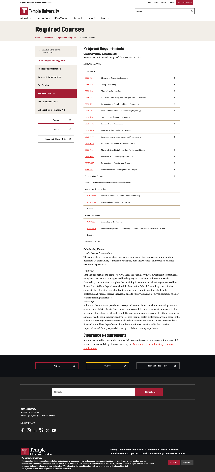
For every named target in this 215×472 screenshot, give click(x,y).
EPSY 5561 (89, 169)
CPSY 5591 (89, 111)
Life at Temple (60, 18)
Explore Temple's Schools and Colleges (36, 2)
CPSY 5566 (91, 196)
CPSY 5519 (89, 84)
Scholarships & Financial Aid (51, 110)
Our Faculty (43, 85)
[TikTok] (41, 430)
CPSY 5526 (89, 91)
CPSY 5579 (89, 104)
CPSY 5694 (89, 124)
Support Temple (185, 2)
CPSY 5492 (89, 78)
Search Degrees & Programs (51, 51)
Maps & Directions (147, 449)
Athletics (92, 18)
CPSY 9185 (89, 150)
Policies (175, 449)
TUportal (172, 2)
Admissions (25, 18)
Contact (164, 449)
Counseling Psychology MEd (51, 60)
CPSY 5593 (89, 117)
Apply (156, 2)
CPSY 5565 (91, 228)
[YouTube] (54, 430)
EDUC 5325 (89, 163)
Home (37, 37)
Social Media (119, 453)
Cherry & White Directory (123, 449)
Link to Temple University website (36, 453)
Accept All (174, 462)
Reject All (187, 462)
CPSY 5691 (91, 202)
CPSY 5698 (89, 130)
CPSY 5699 (89, 137)
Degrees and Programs (66, 37)
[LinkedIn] (35, 430)
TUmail (143, 453)
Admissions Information (49, 69)
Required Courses (46, 93)
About (103, 18)
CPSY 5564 (89, 98)
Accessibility (157, 453)
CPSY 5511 (91, 222)
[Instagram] (29, 430)
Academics (42, 18)
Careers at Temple (175, 453)
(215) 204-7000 (27, 423)
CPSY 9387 (89, 156)
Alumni (163, 2)
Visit (149, 2)
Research (78, 18)
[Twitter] (47, 430)
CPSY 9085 (89, 143)
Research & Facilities (48, 101)
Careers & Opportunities (49, 77)
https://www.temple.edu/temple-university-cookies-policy (46, 468)
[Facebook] (22, 430)
